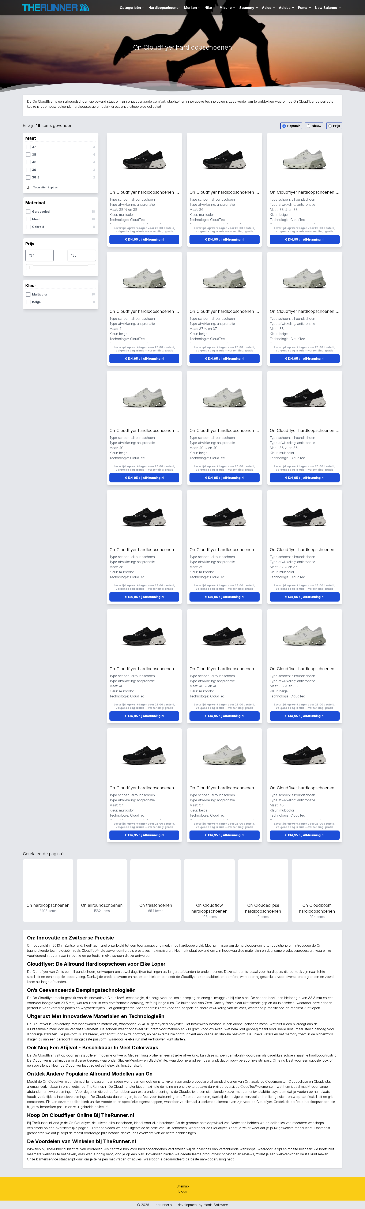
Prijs (336, 126)
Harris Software (216, 1205)
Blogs (182, 1191)
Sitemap (182, 1186)
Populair (293, 126)
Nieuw (316, 126)
